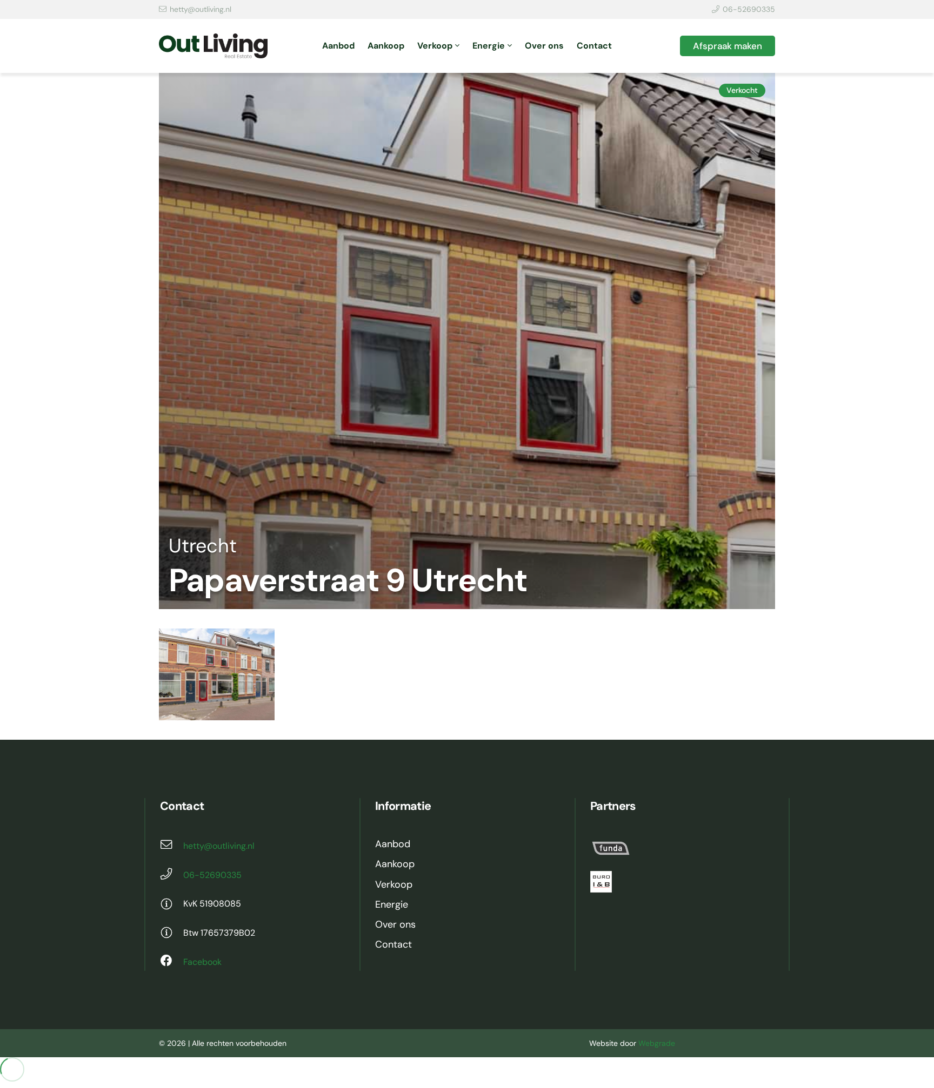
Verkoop (393, 884)
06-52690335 (212, 875)
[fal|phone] (171, 875)
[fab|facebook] (171, 962)
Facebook (202, 962)
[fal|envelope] (171, 846)
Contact (393, 944)
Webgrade (656, 1043)
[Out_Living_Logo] (213, 46)
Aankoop (395, 863)
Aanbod (392, 843)
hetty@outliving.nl (219, 846)
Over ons (395, 924)
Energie (391, 904)
